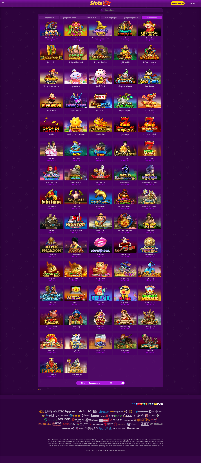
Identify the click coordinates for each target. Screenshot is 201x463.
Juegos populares (131, 18)
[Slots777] (100, 5)
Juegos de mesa (69, 18)
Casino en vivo (90, 18)
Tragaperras (49, 18)
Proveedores (152, 18)
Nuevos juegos (111, 18)
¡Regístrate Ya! (178, 3)
